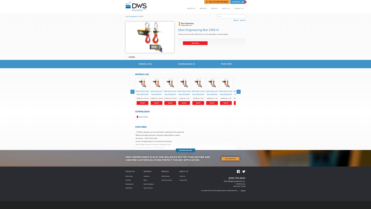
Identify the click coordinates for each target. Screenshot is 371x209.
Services (203, 8)
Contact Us (238, 8)
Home (127, 16)
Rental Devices (166, 176)
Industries (128, 180)
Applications (129, 188)
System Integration (149, 184)
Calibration (146, 176)
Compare (131, 57)
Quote (238, 2)
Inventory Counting (167, 180)
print (236, 20)
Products (191, 8)
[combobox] (230, 16)
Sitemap (243, 190)
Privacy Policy (183, 180)
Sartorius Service (148, 188)
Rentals (214, 8)
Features (226, 64)
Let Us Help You (230, 159)
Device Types (129, 176)
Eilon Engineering (133, 16)
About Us (226, 8)
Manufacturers (129, 184)
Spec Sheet (143, 117)
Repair (145, 180)
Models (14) (145, 64)
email (242, 20)
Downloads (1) (186, 64)
